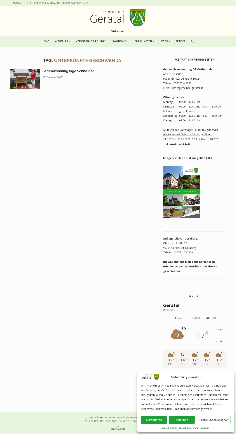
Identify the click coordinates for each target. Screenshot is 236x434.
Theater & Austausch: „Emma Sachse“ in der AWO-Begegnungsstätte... (79, 3)
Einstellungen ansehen (213, 420)
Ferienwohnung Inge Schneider (68, 71)
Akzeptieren (154, 420)
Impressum (204, 428)
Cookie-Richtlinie (169, 428)
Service (180, 41)
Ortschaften (143, 41)
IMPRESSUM (91, 421)
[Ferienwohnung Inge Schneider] (25, 79)
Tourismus (119, 41)
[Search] (192, 41)
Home (45, 41)
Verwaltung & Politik (90, 41)
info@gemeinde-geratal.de (187, 88)
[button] (27, 3)
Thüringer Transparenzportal (135, 421)
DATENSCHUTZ (108, 421)
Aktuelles (61, 41)
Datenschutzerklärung (188, 428)
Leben (164, 41)
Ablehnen (182, 420)
